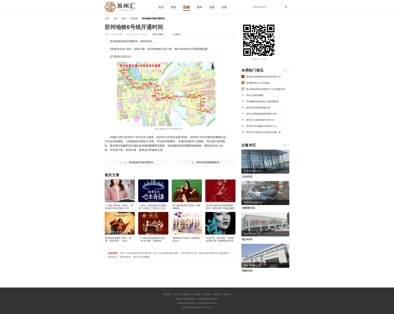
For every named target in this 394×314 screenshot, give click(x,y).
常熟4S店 (247, 270)
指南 (123, 18)
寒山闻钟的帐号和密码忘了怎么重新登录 (265, 89)
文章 (115, 18)
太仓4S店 (247, 176)
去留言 (177, 34)
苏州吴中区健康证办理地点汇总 (261, 125)
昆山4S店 (247, 239)
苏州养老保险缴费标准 (207, 162)
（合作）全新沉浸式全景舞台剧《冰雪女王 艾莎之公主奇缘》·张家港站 (153, 208)
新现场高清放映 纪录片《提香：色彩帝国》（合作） (118, 239)
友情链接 (197, 294)
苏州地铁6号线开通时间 (153, 18)
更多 (285, 70)
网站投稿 (167, 294)
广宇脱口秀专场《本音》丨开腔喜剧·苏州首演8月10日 (119, 207)
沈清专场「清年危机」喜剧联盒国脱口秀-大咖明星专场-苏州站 (220, 240)
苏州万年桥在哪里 (254, 95)
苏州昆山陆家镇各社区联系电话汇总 (263, 76)
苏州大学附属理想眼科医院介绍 (261, 113)
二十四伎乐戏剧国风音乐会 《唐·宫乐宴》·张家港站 (152, 239)
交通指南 (133, 18)
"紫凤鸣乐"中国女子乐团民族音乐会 (186, 239)
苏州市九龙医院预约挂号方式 (260, 119)
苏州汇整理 (157, 34)
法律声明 (207, 294)
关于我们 (177, 294)
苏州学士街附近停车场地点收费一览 (263, 132)
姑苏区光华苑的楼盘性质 (258, 107)
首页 (107, 18)
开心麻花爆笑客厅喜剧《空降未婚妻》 (186, 207)
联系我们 (187, 294)
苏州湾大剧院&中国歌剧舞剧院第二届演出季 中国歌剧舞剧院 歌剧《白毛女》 (220, 208)
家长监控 (227, 294)
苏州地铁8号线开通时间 (141, 162)
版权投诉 (217, 294)
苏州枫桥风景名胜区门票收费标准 (262, 101)
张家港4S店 (248, 207)
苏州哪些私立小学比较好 (258, 82)
